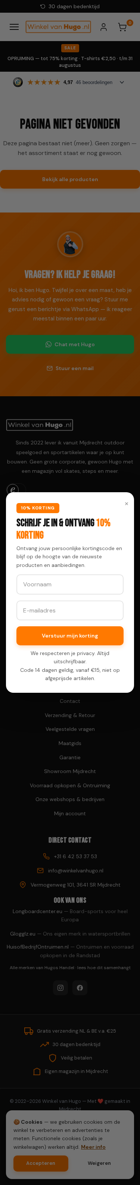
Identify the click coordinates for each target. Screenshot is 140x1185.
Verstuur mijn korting (70, 635)
